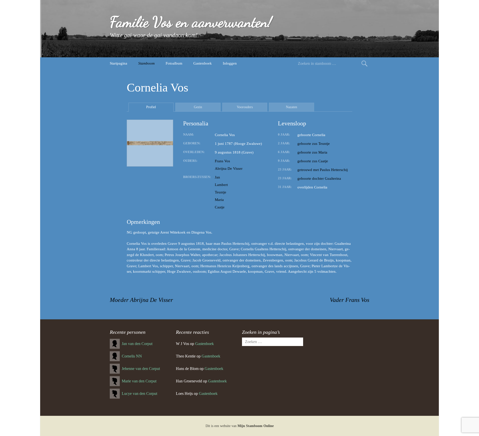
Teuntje (220, 192)
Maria (219, 200)
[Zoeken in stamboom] (364, 63)
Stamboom (146, 63)
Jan (217, 177)
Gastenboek (202, 63)
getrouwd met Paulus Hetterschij (322, 170)
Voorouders (245, 107)
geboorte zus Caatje (312, 161)
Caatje (220, 207)
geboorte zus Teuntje (313, 144)
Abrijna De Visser (228, 169)
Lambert (221, 185)
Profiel (151, 107)
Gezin (198, 107)
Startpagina (118, 63)
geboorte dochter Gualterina (319, 178)
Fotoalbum (174, 63)
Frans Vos (222, 161)
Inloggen (230, 63)
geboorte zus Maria (312, 152)
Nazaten (291, 107)
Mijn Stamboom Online (256, 426)
